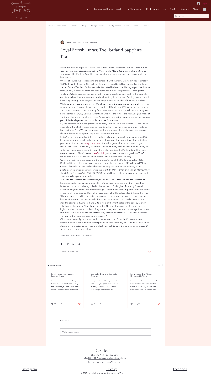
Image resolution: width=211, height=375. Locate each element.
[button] (204, 9)
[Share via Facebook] (61, 244)
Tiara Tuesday (87, 235)
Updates (74, 26)
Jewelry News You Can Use (118, 26)
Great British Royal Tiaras (70, 235)
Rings (84, 26)
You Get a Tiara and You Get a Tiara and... (104, 275)
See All (160, 265)
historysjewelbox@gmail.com (113, 358)
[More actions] (149, 42)
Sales (136, 26)
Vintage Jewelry (97, 26)
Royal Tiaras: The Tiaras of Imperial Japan (62, 275)
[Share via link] (79, 244)
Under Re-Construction (57, 26)
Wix (121, 373)
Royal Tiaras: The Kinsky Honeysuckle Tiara (141, 275)
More (145, 26)
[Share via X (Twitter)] (67, 244)
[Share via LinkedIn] (73, 244)
